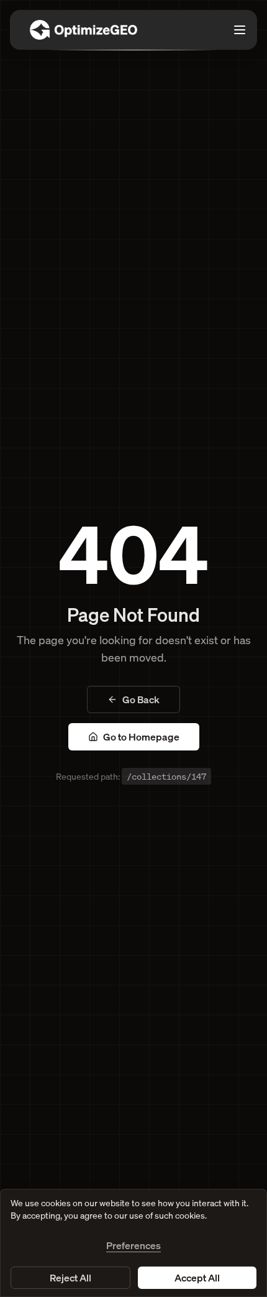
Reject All (70, 1278)
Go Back (141, 699)
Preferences (133, 1245)
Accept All (197, 1278)
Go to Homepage (141, 737)
